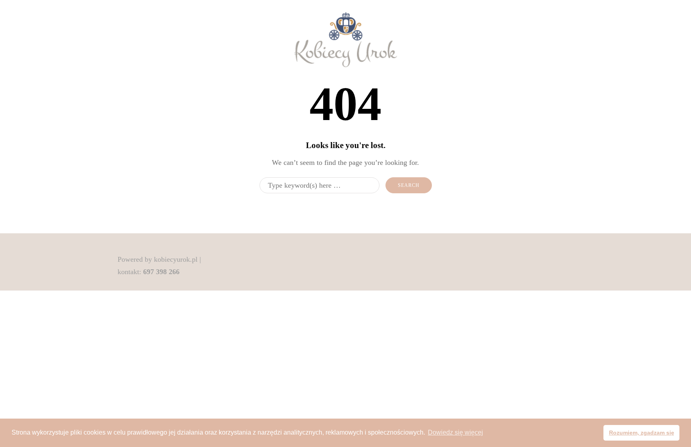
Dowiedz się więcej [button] (455, 432)
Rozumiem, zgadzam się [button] (641, 432)
